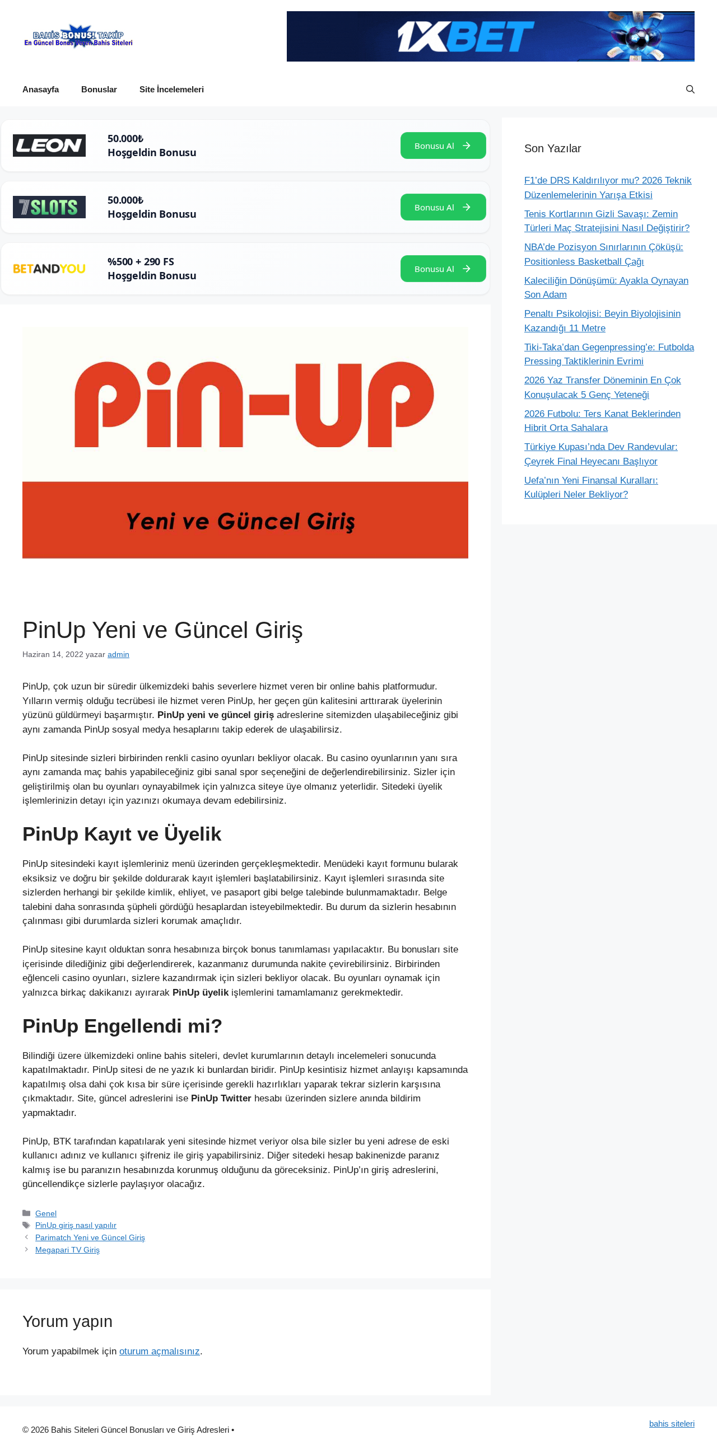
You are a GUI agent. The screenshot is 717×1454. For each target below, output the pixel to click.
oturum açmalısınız (159, 1351)
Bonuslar (99, 89)
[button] (690, 89)
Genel (46, 1213)
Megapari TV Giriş (67, 1249)
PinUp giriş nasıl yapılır (76, 1225)
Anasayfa (40, 89)
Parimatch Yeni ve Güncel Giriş (90, 1237)
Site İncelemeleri (171, 89)
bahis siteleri (672, 1423)
